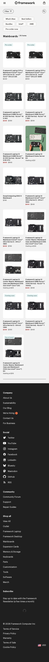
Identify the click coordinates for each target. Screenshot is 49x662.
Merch (6, 582)
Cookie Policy (9, 647)
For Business (9, 423)
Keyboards (8, 557)
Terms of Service (11, 629)
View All (6, 521)
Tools (5, 572)
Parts (5, 562)
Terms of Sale (9, 643)
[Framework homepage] (25, 3)
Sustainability (9, 403)
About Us (7, 398)
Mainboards (8, 542)
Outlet (6, 526)
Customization (10, 567)
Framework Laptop (12, 531)
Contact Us (8, 418)
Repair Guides (9, 507)
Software (7, 577)
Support (7, 502)
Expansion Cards (11, 547)
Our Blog (7, 408)
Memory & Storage (11, 552)
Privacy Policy (9, 634)
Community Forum (12, 497)
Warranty (7, 638)
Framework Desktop (12, 537)
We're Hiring (8, 413)
